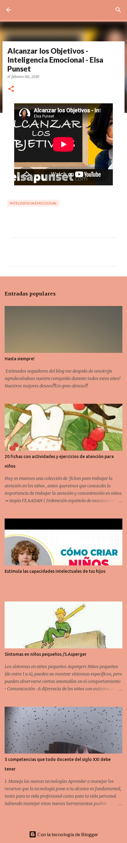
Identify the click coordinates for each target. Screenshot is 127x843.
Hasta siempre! (20, 358)
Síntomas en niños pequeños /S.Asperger (46, 654)
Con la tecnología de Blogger (67, 834)
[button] (11, 89)
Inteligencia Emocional (33, 203)
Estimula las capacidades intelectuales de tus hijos (55, 571)
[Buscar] (118, 9)
